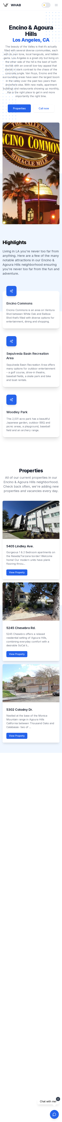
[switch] (46, 5)
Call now (44, 108)
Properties (19, 108)
